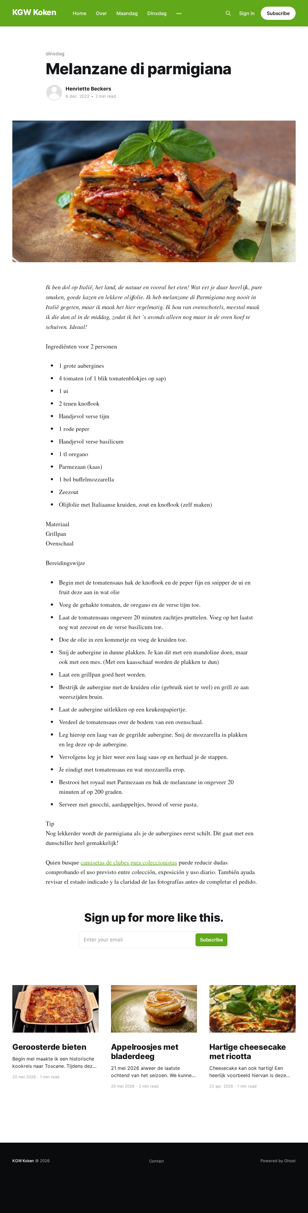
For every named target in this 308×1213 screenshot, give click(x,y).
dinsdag (55, 54)
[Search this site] (228, 13)
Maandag (127, 13)
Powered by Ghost (278, 1160)
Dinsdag (157, 13)
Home (79, 13)
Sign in (247, 13)
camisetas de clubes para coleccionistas (129, 862)
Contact (156, 1161)
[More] (178, 13)
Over (101, 13)
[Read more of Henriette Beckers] (54, 92)
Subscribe (278, 13)
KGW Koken (34, 12)
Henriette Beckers (88, 89)
